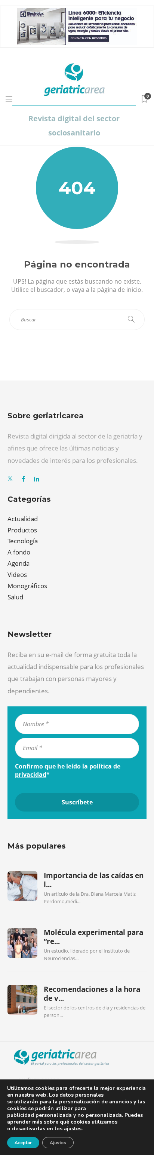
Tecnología (22, 541)
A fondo (18, 552)
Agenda (18, 563)
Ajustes (58, 1143)
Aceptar (23, 1143)
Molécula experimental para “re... (93, 937)
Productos (22, 530)
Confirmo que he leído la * (67, 770)
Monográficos (27, 585)
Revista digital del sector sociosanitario (74, 125)
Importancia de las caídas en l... (94, 880)
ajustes (72, 1128)
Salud (15, 597)
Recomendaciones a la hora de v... (92, 994)
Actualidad (22, 518)
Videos (17, 574)
